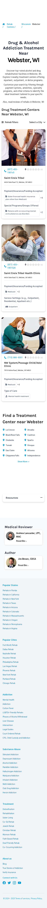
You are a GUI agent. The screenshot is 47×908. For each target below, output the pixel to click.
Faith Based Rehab (10, 839)
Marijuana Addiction (11, 776)
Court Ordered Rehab (11, 734)
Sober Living (8, 818)
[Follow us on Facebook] (4, 883)
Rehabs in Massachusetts (13, 616)
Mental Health (8, 700)
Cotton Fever (8, 708)
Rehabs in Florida (10, 591)
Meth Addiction (9, 784)
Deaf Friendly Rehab (11, 843)
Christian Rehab (9, 830)
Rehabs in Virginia (10, 629)
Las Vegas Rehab (10, 666)
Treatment (8, 804)
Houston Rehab (9, 658)
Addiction (7, 695)
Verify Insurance (9, 872)
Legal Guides (8, 729)
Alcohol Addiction (10, 763)
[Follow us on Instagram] (14, 883)
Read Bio (21, 541)
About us (7, 859)
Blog (5, 864)
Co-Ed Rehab (8, 822)
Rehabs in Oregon (10, 620)
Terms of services (22, 899)
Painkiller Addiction (10, 767)
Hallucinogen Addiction (12, 771)
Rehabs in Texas (9, 603)
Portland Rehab (9, 679)
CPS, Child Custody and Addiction (16, 738)
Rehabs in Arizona (10, 607)
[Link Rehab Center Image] (23, 147)
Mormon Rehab (9, 835)
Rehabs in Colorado (11, 612)
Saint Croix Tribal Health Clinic (22, 273)
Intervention (8, 725)
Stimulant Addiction (11, 755)
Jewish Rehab (8, 826)
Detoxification (8, 809)
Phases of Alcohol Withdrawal (15, 717)
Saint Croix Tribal (14, 177)
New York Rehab (9, 675)
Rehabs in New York (11, 599)
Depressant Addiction (11, 759)
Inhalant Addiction (10, 780)
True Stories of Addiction (13, 868)
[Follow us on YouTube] (19, 883)
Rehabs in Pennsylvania (12, 624)
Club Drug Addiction (11, 788)
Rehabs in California (11, 595)
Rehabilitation (8, 813)
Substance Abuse (11, 749)
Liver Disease (8, 721)
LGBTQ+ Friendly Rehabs (13, 713)
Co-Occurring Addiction (12, 847)
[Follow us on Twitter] (9, 883)
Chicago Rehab (9, 683)
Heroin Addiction (9, 793)
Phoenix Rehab (9, 671)
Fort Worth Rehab (10, 645)
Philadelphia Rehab (11, 662)
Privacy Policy (36, 899)
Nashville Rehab (9, 654)
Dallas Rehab (8, 649)
